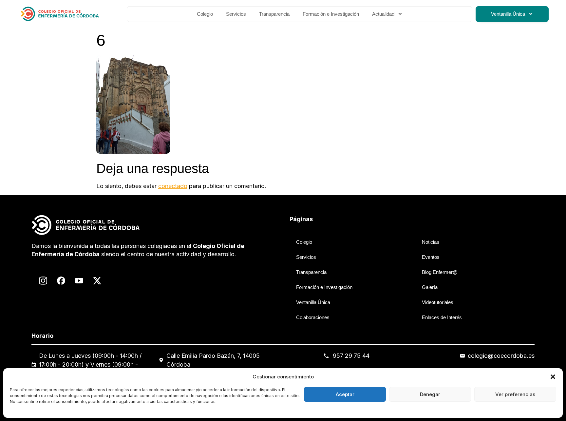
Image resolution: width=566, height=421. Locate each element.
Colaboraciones (313, 317)
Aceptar (345, 394)
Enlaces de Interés (442, 317)
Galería (430, 287)
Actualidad (383, 14)
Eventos (431, 257)
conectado (172, 185)
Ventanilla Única (508, 14)
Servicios (236, 14)
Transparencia (274, 14)
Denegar (430, 394)
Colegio (205, 14)
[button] (553, 376)
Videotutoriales (437, 302)
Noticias (430, 242)
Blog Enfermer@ (440, 272)
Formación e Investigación (331, 14)
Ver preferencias (515, 394)
